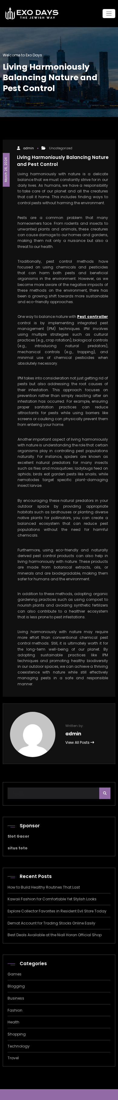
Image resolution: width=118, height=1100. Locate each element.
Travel (13, 1057)
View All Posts (77, 742)
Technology (19, 1046)
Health (13, 1022)
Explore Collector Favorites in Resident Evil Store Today (57, 911)
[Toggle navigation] (109, 13)
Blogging (16, 986)
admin (28, 148)
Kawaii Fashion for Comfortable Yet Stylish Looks (52, 899)
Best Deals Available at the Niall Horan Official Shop (55, 934)
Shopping (17, 1034)
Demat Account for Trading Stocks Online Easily (51, 923)
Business (16, 998)
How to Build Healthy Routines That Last (44, 887)
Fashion (15, 1010)
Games (14, 974)
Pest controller (92, 316)
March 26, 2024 (6, 169)
